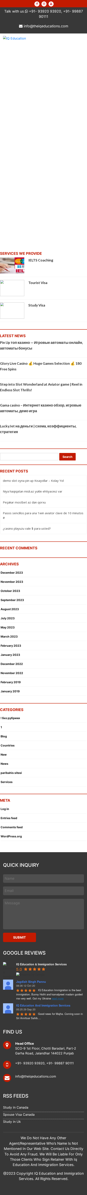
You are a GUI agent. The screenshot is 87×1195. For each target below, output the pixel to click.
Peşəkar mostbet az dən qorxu (24, 502)
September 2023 (12, 600)
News (4, 763)
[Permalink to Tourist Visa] (12, 288)
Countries (8, 745)
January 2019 (10, 691)
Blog (4, 736)
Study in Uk (12, 1122)
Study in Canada (15, 1107)
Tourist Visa (37, 283)
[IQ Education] (14, 38)
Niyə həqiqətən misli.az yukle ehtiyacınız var (32, 491)
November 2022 (12, 673)
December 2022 (12, 664)
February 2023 (11, 645)
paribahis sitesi (11, 772)
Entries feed (9, 818)
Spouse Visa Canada (19, 1114)
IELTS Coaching (40, 260)
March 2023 (9, 636)
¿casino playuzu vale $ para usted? (27, 528)
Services (7, 782)
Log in (5, 809)
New (4, 754)
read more (58, 998)
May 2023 (8, 627)
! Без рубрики (10, 718)
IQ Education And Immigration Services (43, 1005)
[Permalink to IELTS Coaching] (12, 265)
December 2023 (12, 572)
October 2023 (10, 591)
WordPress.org (11, 836)
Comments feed (12, 827)
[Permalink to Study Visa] (12, 310)
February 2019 (11, 682)
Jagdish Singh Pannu (31, 982)
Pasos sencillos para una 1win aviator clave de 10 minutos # (43, 515)
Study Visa (36, 305)
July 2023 (8, 618)
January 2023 (10, 654)
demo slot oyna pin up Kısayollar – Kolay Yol (33, 481)
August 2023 (10, 609)
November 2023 (12, 581)
